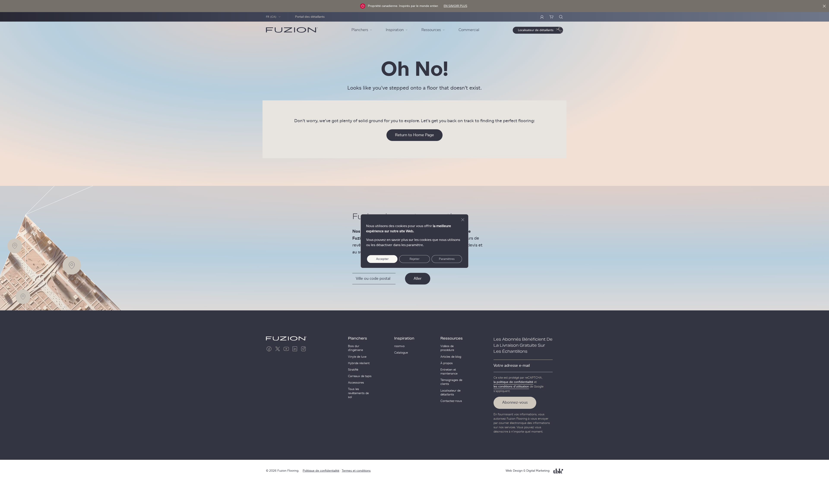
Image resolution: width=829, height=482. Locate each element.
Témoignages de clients (451, 382)
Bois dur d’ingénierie (355, 348)
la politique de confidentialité (513, 382)
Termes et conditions (356, 470)
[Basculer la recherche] (561, 17)
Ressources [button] (431, 30)
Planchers (357, 338)
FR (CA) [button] (271, 17)
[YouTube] (286, 349)
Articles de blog (450, 356)
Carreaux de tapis (360, 376)
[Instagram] (304, 349)
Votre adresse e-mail (512, 366)
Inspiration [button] (395, 30)
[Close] (824, 6)
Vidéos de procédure (447, 348)
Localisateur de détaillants (450, 392)
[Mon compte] (542, 17)
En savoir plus (455, 6)
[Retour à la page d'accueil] (292, 30)
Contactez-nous (451, 401)
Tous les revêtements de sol (358, 393)
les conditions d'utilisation (511, 386)
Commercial (469, 30)
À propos (446, 363)
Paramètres (447, 259)
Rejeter (414, 259)
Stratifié (353, 369)
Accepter (382, 259)
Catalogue (401, 352)
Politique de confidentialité (321, 470)
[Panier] (551, 17)
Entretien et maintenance (448, 371)
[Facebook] (269, 349)
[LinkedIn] (295, 349)
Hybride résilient (359, 363)
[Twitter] (278, 349)
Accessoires (356, 382)
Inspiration (404, 338)
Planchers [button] (359, 30)
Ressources (451, 338)
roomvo (399, 346)
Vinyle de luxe (357, 356)
